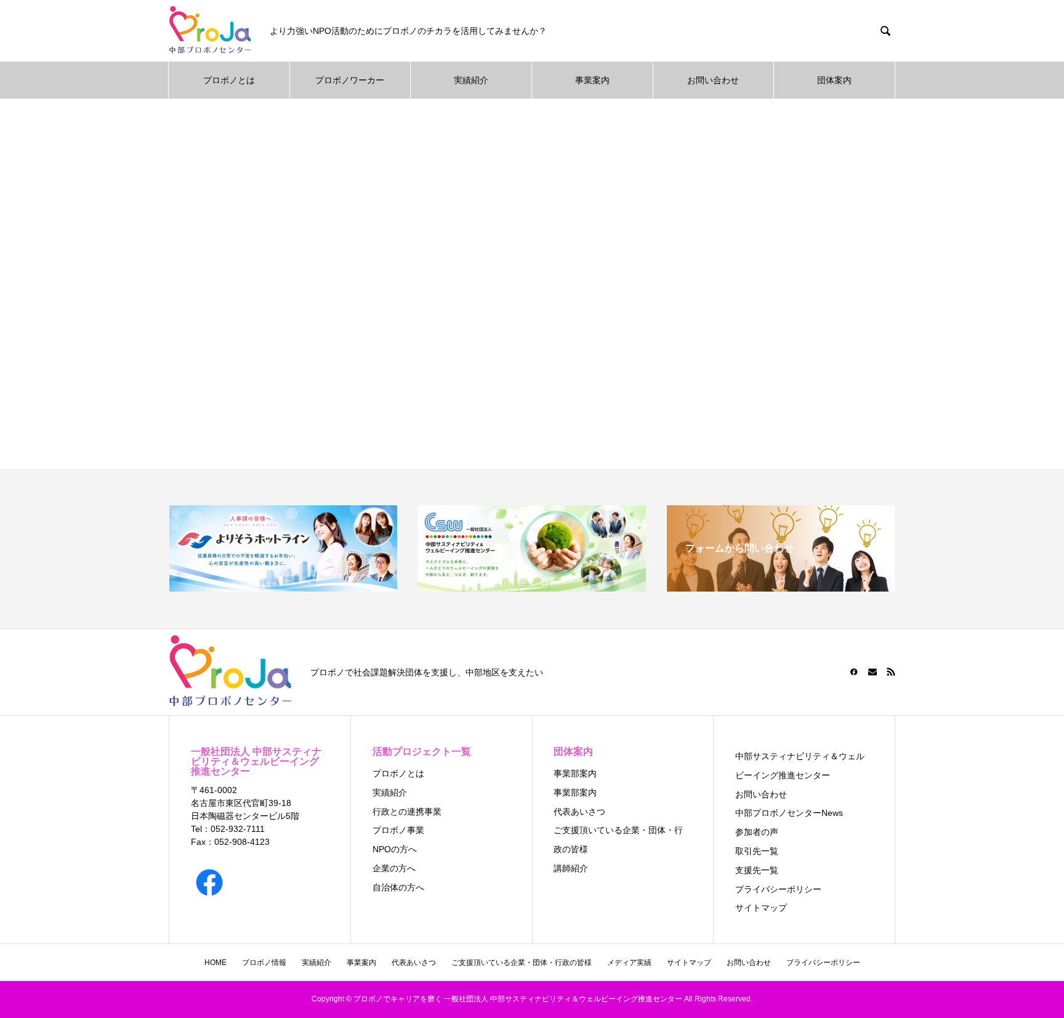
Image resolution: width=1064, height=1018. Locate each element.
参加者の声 (756, 832)
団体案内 (834, 80)
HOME (215, 962)
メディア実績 (629, 962)
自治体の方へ (398, 887)
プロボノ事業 (398, 830)
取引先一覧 (756, 851)
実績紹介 (471, 80)
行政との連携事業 (407, 811)
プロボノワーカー (349, 80)
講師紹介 (571, 868)
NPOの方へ (395, 849)
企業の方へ (394, 868)
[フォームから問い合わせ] (781, 586)
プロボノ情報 (264, 962)
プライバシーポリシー (778, 889)
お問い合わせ (713, 80)
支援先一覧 (756, 870)
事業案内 (592, 80)
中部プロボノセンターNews (789, 813)
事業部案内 (575, 773)
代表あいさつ (579, 811)
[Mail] (872, 671)
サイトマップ (761, 908)
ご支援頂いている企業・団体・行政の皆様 (521, 962)
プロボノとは (229, 80)
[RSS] (891, 671)
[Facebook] (854, 671)
